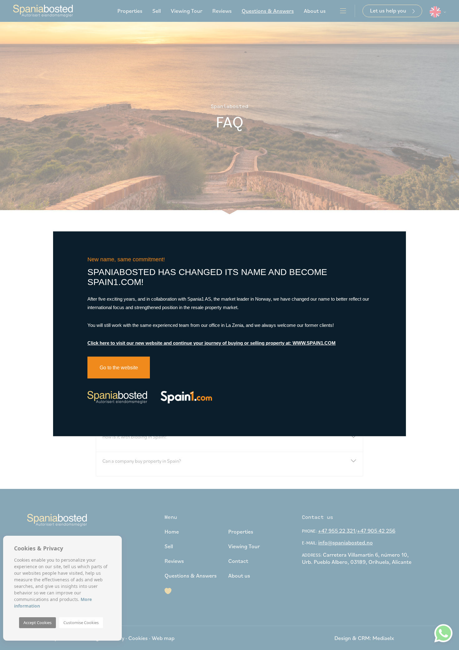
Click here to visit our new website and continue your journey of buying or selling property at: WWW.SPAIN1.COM (211, 343)
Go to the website (119, 367)
